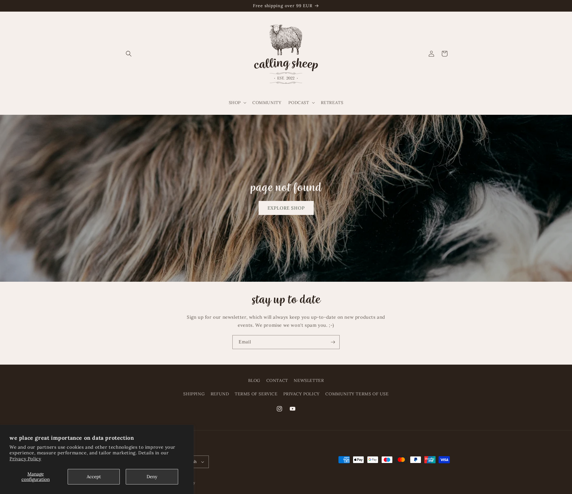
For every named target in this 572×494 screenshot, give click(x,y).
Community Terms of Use (356, 394)
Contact (277, 380)
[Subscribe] (332, 342)
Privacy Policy (25, 459)
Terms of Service (256, 394)
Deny (152, 476)
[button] (128, 53)
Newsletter (309, 380)
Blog (254, 380)
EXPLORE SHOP (286, 207)
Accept (94, 476)
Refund (220, 394)
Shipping (194, 394)
